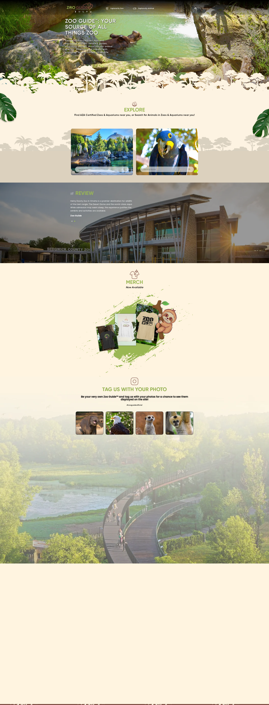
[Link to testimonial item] (72, 221)
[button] (196, 8)
